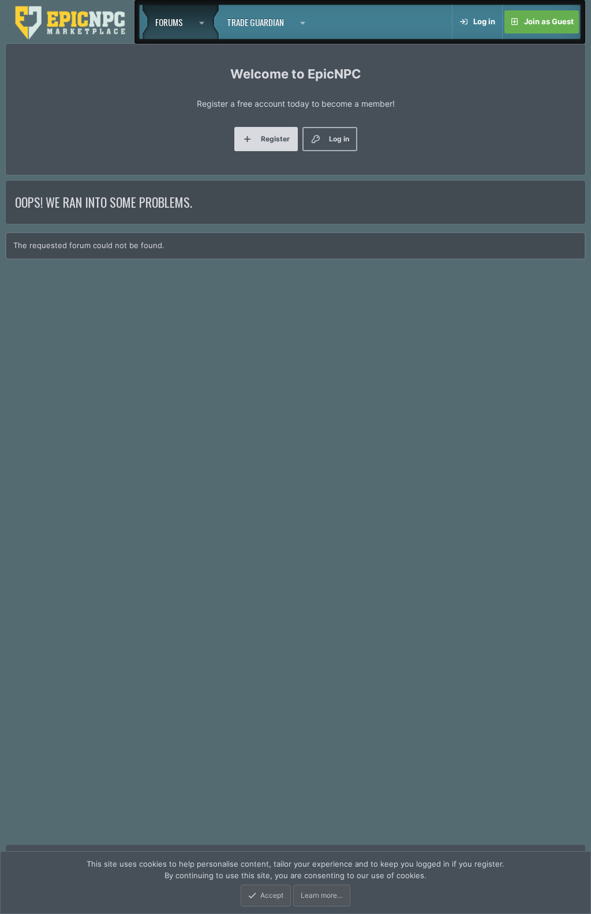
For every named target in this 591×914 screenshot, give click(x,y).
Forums (169, 22)
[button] (204, 22)
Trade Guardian (255, 22)
